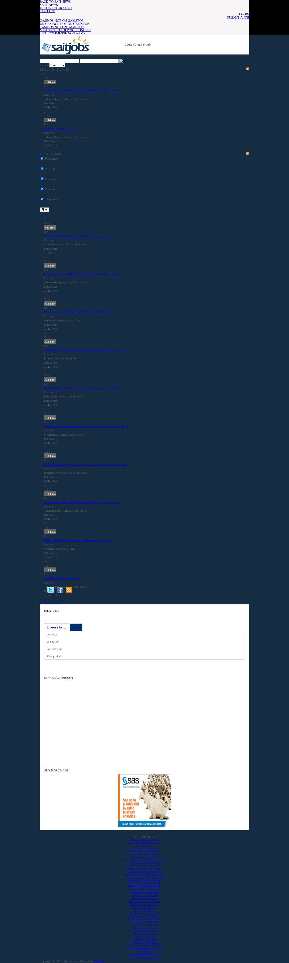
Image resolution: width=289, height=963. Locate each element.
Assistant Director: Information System (67, 350)
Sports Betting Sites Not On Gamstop (144, 860)
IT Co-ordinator (53, 464)
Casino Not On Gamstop (144, 854)
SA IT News (49, 5)
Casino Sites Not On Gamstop (144, 842)
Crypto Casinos (144, 845)
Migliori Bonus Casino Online (144, 916)
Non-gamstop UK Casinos (144, 866)
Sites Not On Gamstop (144, 907)
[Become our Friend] (59, 590)
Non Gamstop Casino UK (144, 863)
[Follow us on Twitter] (50, 590)
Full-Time (51, 169)
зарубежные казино (144, 928)
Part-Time (51, 189)
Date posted (54, 656)
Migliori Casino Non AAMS (144, 954)
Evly (109, 236)
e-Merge (70, 128)
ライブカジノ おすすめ (145, 922)
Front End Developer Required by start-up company (75, 236)
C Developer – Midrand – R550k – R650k (68, 90)
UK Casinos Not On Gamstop (64, 24)
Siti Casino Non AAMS (144, 957)
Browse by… (56, 627)
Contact (47, 11)
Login (244, 14)
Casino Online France (144, 948)
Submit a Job (238, 17)
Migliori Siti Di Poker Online (65, 30)
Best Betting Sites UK (144, 895)
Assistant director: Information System (67, 426)
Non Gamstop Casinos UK (145, 913)
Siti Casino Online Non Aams (144, 901)
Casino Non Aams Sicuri (144, 939)
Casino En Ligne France (144, 857)
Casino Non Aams (144, 910)
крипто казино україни (144, 925)
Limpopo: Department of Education (101, 388)
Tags (76, 627)
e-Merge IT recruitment (107, 90)
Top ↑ (57, 603)
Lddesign (99, 961)
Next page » (47, 603)
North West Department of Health (110, 350)
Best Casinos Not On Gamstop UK (144, 874)
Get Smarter (105, 540)
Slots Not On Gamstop (144, 848)
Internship (51, 179)
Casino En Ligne (144, 937)
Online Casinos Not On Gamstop (144, 869)
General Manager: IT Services (62, 388)
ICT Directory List (56, 8)
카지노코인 (144, 951)
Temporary (52, 199)
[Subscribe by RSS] (69, 590)
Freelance (51, 158)
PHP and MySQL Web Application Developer (71, 540)
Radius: (44, 65)
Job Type (52, 634)
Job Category (54, 649)
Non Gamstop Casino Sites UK (144, 877)
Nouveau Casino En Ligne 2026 (144, 945)
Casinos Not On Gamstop (62, 20)
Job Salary (53, 641)
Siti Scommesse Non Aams (62, 33)
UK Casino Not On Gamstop (144, 883)
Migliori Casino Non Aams (144, 931)
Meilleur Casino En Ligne (145, 904)
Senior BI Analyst (54, 128)
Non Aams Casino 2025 (144, 839)
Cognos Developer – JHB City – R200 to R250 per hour (77, 274)
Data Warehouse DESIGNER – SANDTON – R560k (74, 312)
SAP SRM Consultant (56, 578)
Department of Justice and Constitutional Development (95, 464)
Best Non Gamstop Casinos (144, 851)
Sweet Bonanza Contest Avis (144, 919)
